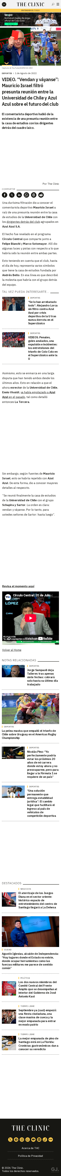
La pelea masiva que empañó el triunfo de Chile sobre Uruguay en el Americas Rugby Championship (29, 734)
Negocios (26, 889)
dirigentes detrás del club (23, 222)
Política (25, 978)
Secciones (58, 4)
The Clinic (17, 1167)
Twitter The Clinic (10, 1139)
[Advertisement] (30, 437)
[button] (4, 195)
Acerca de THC (30, 1148)
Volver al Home (11, 650)
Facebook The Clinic (16, 1139)
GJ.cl (55, 1170)
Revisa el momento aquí (18, 586)
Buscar (53, 4)
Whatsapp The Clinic (27, 1139)
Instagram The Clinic (22, 1139)
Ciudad (8, 949)
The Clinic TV (33, 1139)
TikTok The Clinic (45, 1139)
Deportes (7, 73)
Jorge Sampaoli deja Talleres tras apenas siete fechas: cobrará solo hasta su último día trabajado (42, 677)
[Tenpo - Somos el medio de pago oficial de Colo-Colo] (30, 19)
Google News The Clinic (50, 1139)
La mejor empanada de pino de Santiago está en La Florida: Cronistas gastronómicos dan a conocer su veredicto (38, 1044)
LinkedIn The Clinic (39, 1139)
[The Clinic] (7, 4)
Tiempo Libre (28, 1006)
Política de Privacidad (30, 1155)
